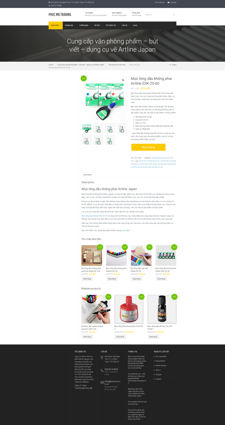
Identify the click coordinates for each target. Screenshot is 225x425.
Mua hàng (148, 147)
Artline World (160, 361)
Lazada (158, 379)
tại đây (126, 230)
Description (87, 175)
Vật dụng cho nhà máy (117, 65)
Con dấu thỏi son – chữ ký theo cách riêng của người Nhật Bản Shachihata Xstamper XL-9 (137, 378)
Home (51, 65)
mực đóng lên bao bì (152, 161)
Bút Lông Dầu (156, 158)
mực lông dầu (164, 161)
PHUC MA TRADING (60, 14)
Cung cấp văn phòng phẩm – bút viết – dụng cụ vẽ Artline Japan (81, 65)
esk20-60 (142, 161)
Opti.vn (158, 370)
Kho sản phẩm (161, 356)
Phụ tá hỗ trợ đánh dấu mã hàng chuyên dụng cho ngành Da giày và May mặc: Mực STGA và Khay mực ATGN (137, 414)
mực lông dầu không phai (139, 167)
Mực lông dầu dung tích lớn (167, 164)
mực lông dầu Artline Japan (148, 164)
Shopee (158, 374)
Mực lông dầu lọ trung (155, 167)
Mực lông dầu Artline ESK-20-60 (94, 216)
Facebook (160, 2)
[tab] (87, 174)
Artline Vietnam (161, 365)
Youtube (173, 2)
